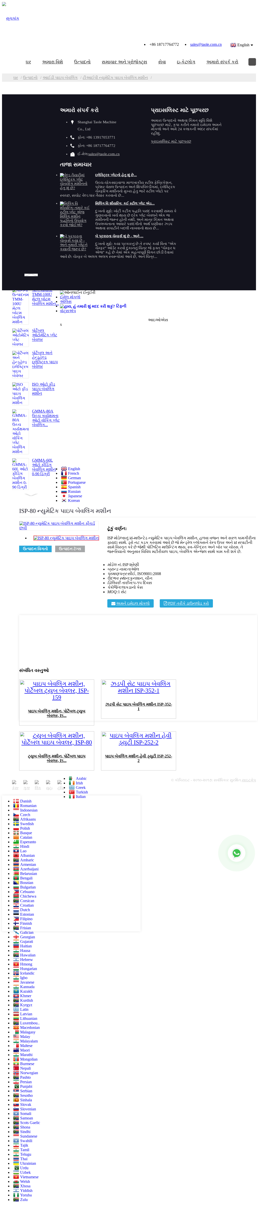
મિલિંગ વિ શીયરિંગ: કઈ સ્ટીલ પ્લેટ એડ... (125, 203)
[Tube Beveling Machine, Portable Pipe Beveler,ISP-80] (56, 744)
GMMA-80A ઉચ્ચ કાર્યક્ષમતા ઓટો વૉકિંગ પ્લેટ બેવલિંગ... (46, 418)
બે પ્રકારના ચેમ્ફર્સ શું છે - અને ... (119, 236)
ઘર (28, 61)
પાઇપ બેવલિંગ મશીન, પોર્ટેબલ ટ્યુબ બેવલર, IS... (56, 713)
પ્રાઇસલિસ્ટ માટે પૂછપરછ (171, 141)
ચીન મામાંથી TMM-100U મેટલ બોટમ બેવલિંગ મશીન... (45, 297)
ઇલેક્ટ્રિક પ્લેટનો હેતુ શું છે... (116, 175)
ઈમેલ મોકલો (70, 297)
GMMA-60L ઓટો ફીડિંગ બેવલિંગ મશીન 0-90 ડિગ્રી (44, 467)
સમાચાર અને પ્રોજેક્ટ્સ (124, 61)
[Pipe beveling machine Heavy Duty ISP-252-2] (138, 744)
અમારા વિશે (52, 61)
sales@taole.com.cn (206, 44)
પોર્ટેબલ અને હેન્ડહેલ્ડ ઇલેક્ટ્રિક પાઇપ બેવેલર (45, 360)
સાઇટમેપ (249, 780)
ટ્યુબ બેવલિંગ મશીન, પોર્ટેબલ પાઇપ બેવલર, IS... (56, 758)
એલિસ (66, 301)
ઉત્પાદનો (82, 61)
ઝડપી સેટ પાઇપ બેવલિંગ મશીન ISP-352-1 (138, 706)
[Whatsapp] (236, 853)
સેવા (162, 61)
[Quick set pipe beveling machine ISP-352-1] (138, 692)
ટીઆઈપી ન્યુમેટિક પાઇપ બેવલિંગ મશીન (115, 77)
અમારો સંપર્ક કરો (222, 61)
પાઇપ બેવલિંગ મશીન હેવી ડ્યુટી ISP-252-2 (138, 758)
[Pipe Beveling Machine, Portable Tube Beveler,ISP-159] (56, 699)
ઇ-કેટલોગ (186, 61)
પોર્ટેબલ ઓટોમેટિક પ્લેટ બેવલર (44, 335)
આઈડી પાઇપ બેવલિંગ (60, 77)
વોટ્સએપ (68, 311)
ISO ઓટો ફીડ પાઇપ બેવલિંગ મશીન (43, 388)
